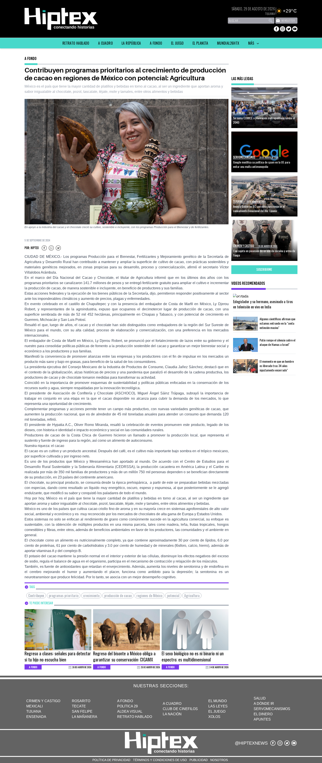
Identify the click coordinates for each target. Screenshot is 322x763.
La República (131, 43)
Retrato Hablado (75, 43)
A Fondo (156, 43)
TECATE (79, 706)
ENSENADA (36, 717)
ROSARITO (81, 701)
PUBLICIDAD (198, 760)
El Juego (177, 43)
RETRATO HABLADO (134, 717)
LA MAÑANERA (84, 717)
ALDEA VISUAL (129, 711)
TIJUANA (33, 711)
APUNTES (262, 719)
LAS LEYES (218, 706)
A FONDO (125, 701)
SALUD (260, 698)
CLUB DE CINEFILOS (180, 709)
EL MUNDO (217, 701)
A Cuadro (105, 43)
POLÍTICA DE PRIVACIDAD (111, 760)
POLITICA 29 (127, 706)
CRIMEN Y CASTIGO (43, 701)
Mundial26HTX (228, 43)
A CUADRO (172, 703)
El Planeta (200, 43)
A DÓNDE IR (264, 703)
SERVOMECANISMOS (272, 709)
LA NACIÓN (172, 714)
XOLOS (214, 717)
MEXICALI (34, 706)
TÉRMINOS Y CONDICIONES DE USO (160, 760)
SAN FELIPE (82, 711)
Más (251, 43)
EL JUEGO (216, 711)
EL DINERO (263, 714)
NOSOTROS (219, 760)
